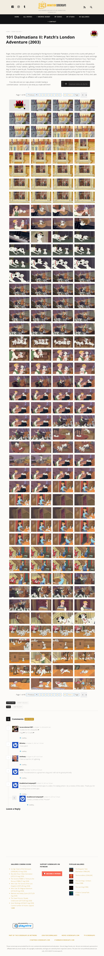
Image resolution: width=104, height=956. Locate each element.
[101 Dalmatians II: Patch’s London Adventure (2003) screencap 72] (84, 334)
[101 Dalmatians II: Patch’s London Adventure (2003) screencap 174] (41, 676)
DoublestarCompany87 (35, 797)
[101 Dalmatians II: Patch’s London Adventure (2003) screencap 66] (41, 321)
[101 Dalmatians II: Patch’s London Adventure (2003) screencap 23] (63, 176)
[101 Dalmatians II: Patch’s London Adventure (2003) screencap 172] (84, 663)
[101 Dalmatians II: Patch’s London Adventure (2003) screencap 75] (63, 347)
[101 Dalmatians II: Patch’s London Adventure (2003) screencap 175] (63, 676)
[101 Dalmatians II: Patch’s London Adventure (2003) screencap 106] (41, 453)
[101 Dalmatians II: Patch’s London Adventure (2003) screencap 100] (84, 426)
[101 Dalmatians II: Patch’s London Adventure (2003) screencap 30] (41, 203)
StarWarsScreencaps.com (64, 940)
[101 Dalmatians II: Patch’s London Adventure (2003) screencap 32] (84, 203)
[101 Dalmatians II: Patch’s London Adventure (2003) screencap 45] (19, 255)
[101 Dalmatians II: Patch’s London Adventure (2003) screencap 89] (19, 400)
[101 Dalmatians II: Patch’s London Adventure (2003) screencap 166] (41, 650)
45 (65, 95)
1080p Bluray (17, 707)
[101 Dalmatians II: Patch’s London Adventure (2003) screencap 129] (19, 532)
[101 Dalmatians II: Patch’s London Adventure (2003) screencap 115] (63, 479)
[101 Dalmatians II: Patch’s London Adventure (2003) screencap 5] (19, 124)
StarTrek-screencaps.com (40, 940)
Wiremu (22, 743)
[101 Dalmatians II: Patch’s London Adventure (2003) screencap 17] (19, 163)
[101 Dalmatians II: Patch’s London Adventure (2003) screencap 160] (84, 624)
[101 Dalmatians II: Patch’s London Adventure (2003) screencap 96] (84, 413)
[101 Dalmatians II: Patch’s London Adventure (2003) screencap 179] (63, 689)
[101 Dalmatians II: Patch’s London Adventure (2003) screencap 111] (63, 466)
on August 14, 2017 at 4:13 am (34, 756)
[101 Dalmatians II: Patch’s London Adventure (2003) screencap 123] (63, 505)
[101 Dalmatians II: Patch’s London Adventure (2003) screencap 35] (63, 216)
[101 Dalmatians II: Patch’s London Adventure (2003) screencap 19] (63, 163)
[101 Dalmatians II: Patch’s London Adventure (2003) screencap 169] (19, 663)
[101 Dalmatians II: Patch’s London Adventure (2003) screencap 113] (19, 479)
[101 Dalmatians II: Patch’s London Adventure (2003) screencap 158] (41, 624)
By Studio (71, 17)
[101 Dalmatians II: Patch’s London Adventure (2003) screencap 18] (41, 163)
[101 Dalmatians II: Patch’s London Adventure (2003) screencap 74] (41, 347)
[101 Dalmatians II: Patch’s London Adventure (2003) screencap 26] (41, 190)
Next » (70, 95)
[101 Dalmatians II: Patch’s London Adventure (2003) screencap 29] (19, 203)
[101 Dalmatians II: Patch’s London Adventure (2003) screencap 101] (19, 439)
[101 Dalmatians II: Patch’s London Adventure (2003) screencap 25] (19, 190)
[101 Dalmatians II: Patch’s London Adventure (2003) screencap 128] (84, 518)
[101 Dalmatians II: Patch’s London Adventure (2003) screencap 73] (19, 347)
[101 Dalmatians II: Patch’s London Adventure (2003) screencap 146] (41, 584)
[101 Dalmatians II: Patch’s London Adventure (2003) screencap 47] (63, 255)
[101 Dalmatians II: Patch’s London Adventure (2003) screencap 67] (63, 321)
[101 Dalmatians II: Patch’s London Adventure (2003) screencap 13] (19, 150)
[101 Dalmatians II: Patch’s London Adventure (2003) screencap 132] (84, 532)
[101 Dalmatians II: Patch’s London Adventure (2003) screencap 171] (63, 663)
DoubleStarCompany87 (28, 783)
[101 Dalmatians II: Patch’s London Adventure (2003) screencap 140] (84, 558)
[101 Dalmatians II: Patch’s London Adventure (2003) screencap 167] (63, 650)
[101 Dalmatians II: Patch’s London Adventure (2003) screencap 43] (63, 242)
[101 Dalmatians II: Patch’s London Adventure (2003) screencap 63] (63, 308)
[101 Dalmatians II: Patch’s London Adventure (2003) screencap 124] (84, 505)
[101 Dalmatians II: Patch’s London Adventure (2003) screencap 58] (41, 295)
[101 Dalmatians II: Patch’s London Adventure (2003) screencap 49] (19, 269)
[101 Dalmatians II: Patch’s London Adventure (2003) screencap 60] (84, 295)
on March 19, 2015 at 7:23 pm (52, 797)
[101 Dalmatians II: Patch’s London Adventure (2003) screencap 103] (63, 439)
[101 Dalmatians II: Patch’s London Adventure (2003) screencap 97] (19, 426)
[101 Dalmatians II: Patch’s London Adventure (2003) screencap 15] (63, 150)
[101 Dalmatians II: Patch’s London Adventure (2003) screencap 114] (41, 479)
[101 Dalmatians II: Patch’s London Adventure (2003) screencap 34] (41, 216)
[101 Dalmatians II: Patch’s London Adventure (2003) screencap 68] (84, 321)
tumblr (26, 6)
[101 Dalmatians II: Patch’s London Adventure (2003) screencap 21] (19, 176)
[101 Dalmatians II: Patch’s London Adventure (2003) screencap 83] (63, 374)
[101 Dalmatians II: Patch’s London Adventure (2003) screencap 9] (19, 137)
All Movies (27, 17)
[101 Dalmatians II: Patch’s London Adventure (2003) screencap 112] (84, 466)
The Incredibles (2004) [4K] (83, 875)
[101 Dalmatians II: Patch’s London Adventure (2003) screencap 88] (84, 387)
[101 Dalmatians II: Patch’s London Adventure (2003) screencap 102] (41, 439)
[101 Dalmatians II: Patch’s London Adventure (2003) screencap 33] (19, 216)
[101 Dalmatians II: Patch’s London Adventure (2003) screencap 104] (84, 439)
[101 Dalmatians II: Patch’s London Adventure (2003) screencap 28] (84, 190)
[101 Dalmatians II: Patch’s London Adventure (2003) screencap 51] (63, 269)
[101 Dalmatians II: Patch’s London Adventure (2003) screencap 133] (19, 545)
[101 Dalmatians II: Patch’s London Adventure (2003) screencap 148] (84, 584)
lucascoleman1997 (26, 727)
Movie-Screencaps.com (70, 935)
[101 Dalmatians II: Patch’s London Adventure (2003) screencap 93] (19, 413)
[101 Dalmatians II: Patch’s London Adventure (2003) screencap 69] (19, 334)
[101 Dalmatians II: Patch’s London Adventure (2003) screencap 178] (41, 689)
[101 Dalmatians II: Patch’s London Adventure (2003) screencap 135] (63, 545)
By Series (58, 17)
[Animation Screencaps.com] (52, 5)
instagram (20, 6)
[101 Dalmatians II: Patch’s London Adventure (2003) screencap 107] (63, 453)
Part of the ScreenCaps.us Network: (23, 935)
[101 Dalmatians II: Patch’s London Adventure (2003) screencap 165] (19, 650)
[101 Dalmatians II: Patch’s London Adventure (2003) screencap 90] (41, 400)
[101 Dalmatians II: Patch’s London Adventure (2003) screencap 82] (41, 374)
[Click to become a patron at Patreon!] (52, 877)
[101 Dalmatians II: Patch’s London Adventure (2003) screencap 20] (84, 163)
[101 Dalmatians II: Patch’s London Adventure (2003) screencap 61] (19, 308)
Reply (53, 727)
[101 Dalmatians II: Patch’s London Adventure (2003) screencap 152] (84, 597)
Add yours (29, 719)
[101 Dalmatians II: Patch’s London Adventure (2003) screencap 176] (84, 676)
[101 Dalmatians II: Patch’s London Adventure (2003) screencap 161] (19, 637)
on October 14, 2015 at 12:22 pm (33, 770)
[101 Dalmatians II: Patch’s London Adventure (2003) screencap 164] (84, 637)
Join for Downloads (49, 935)
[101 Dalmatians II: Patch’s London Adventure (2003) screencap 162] (41, 637)
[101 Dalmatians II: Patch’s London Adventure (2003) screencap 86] (41, 387)
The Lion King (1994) (81, 887)
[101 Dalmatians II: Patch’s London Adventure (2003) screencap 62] (41, 308)
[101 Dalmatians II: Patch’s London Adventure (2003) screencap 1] (19, 111)
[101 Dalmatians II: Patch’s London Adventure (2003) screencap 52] (84, 269)
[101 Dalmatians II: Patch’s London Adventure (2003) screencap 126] (41, 518)
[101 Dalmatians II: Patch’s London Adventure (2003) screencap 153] (19, 610)
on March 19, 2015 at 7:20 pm (44, 783)
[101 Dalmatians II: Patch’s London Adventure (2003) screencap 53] (19, 282)
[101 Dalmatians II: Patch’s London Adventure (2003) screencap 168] (84, 650)
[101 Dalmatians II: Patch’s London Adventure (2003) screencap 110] (41, 466)
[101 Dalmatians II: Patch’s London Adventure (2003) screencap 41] (19, 242)
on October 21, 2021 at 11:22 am (34, 743)
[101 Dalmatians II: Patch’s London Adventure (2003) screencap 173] (19, 676)
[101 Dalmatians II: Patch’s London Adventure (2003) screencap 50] (41, 269)
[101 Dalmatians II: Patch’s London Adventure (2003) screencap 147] (63, 584)
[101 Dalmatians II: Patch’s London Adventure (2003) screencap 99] (63, 426)
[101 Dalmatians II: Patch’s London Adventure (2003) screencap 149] (19, 597)
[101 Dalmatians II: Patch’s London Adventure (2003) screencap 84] (84, 374)
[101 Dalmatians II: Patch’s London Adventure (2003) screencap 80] (84, 361)
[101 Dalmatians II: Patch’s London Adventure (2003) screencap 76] (84, 347)
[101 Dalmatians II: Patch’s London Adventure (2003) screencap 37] (19, 229)
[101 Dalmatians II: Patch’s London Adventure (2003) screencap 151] (63, 597)
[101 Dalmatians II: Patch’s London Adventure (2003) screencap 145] (19, 584)
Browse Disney (44, 17)
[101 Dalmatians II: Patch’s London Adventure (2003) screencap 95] (63, 413)
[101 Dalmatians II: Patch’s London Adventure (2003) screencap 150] (41, 597)
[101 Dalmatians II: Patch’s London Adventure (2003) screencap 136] (84, 545)
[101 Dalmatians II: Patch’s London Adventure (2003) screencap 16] (84, 150)
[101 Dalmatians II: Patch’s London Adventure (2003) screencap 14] (41, 150)
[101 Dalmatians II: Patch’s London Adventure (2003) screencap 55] (63, 282)
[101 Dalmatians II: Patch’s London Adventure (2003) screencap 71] (63, 334)
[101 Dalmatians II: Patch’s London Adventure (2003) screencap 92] (84, 400)
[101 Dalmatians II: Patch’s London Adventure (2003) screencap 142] (41, 571)
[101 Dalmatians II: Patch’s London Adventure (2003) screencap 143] (63, 571)
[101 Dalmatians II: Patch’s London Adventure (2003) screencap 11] (63, 137)
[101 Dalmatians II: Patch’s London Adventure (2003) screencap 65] (19, 321)
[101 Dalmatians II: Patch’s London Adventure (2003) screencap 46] (41, 255)
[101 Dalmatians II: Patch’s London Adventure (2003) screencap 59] (63, 295)
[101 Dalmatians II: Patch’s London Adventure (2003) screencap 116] (84, 479)
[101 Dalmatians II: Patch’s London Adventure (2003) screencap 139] (63, 558)
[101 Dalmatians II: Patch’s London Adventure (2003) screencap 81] (19, 374)
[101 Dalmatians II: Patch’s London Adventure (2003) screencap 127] (63, 518)
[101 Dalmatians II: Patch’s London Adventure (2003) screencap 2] (41, 111)
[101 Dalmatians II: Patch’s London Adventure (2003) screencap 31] (63, 203)
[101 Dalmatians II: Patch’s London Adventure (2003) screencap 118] (41, 492)
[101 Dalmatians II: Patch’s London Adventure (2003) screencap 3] (63, 111)
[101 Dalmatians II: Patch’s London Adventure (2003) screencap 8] (84, 124)
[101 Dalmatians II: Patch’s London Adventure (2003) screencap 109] (19, 466)
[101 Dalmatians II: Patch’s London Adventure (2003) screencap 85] (19, 387)
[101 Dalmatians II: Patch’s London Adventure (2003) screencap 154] (41, 610)
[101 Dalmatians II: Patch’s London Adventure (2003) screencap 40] (84, 229)
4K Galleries (84, 17)
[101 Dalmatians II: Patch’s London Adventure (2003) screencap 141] (19, 571)
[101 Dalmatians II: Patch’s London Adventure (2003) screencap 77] (19, 361)
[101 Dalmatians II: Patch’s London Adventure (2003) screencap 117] (19, 492)
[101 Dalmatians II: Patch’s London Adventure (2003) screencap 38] (41, 229)
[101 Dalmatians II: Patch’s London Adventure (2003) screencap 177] (19, 689)
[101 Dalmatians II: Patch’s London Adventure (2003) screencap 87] (63, 387)
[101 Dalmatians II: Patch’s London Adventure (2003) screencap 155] (63, 610)
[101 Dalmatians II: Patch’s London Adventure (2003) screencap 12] (84, 137)
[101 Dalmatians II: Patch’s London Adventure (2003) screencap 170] (41, 663)
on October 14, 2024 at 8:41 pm (42, 727)
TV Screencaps (89, 935)
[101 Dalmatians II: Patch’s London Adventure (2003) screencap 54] (41, 282)
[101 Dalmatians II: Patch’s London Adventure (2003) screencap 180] (84, 689)
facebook (14, 6)
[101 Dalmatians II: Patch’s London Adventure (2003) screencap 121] (19, 505)
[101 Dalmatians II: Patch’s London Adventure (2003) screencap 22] (41, 176)
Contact (52, 22)
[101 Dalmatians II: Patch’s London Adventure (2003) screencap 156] (84, 610)
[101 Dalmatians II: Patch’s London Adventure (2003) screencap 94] (41, 413)
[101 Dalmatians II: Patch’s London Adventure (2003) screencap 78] (41, 361)
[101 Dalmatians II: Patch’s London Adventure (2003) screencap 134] (41, 545)
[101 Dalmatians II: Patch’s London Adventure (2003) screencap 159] (63, 624)
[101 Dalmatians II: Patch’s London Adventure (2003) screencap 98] (41, 426)
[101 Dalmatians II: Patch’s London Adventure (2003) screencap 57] (19, 295)
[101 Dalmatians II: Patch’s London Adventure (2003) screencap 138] (41, 558)
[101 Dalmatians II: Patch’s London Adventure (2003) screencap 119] (63, 492)
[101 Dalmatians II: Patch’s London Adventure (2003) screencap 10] (41, 137)
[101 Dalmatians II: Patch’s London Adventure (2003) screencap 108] (84, 453)
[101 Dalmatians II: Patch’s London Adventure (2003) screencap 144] (84, 571)
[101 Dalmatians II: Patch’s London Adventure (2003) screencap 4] (84, 111)
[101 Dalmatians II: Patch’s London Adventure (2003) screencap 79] (63, 361)
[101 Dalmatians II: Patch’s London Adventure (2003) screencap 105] (19, 453)
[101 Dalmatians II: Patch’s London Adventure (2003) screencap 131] (63, 532)
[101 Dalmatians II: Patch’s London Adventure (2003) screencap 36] (84, 216)
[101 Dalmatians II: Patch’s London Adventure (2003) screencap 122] (41, 505)
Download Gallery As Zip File (78, 84)
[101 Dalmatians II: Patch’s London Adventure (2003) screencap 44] (84, 242)
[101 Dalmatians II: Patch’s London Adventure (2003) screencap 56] (84, 282)
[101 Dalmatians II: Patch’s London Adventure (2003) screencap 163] (63, 637)
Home (17, 17)
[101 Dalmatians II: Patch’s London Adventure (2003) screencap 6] (41, 124)
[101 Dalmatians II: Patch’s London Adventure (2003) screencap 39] (63, 229)
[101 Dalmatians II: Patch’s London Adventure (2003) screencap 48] (84, 255)
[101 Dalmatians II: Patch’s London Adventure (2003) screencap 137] (19, 558)
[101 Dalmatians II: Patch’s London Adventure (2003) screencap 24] (84, 176)
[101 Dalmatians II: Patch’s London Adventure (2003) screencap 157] (19, 624)
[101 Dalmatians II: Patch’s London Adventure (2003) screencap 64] (84, 308)
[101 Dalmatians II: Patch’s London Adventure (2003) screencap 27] (63, 190)
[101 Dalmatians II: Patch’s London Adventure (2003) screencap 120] (84, 492)
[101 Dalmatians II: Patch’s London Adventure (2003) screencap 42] (41, 242)
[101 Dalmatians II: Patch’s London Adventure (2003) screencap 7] (63, 124)
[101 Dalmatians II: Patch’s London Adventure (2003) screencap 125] (19, 518)
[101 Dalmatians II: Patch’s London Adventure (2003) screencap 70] (41, 334)
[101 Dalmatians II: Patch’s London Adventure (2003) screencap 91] (63, 400)
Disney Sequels (22, 703)
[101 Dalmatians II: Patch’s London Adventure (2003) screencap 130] (41, 532)
